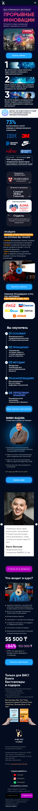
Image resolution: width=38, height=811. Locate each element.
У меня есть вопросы (19, 569)
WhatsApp (21, 782)
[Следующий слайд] (36, 524)
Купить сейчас (19, 56)
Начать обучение (19, 662)
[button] (19, 39)
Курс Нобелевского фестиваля (17, 10)
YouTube (20, 775)
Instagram (20, 778)
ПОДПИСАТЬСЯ (27, 795)
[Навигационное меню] (35, 2)
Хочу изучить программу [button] (19, 409)
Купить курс (19, 480)
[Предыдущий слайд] (1, 524)
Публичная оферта (11, 806)
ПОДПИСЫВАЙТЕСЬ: (19, 771)
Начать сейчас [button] (19, 287)
